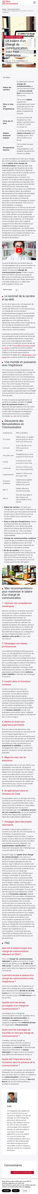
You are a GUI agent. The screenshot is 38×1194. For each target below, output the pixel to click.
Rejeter (16, 1190)
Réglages (24, 1190)
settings (27, 1187)
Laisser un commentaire (22, 1172)
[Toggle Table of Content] (15, 290)
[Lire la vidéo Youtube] (19, 250)
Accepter (6, 1190)
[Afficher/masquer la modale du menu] (34, 2)
